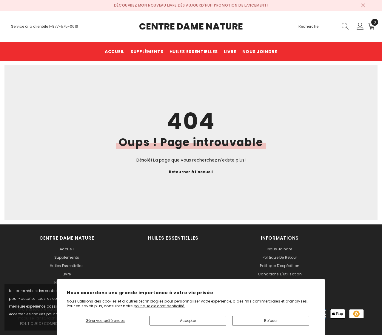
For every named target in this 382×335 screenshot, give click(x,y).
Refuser (271, 320)
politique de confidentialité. (159, 305)
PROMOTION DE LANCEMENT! (241, 5)
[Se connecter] (360, 26)
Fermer (363, 5)
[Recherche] (323, 26)
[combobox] (318, 26)
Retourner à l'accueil (191, 171)
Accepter (188, 320)
